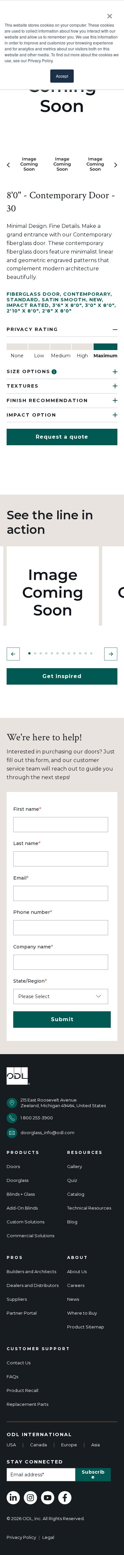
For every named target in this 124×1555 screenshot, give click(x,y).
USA (11, 1444)
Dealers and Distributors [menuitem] (33, 1285)
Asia (95, 1444)
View (53, 592)
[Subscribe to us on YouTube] (47, 1497)
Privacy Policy (21, 1537)
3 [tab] (41, 653)
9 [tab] (74, 653)
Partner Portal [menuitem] (22, 1313)
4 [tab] (46, 653)
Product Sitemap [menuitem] (85, 1327)
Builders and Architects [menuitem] (31, 1271)
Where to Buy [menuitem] (82, 1313)
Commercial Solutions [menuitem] (30, 1236)
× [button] (109, 14)
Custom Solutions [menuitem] (25, 1222)
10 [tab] (80, 653)
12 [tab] (91, 653)
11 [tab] (86, 653)
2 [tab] (35, 653)
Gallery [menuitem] (74, 1166)
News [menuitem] (73, 1299)
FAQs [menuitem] (12, 1377)
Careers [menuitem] (75, 1285)
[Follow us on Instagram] (30, 1497)
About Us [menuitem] (77, 1271)
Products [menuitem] (23, 1152)
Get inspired (62, 676)
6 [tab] (58, 653)
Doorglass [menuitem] (17, 1180)
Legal (48, 1537)
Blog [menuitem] (72, 1222)
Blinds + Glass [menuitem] (21, 1194)
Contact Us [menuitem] (18, 1363)
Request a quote (62, 437)
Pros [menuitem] (15, 1257)
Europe (69, 1444)
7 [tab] (63, 653)
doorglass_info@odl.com (47, 1132)
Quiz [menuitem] (72, 1180)
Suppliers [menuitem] (17, 1299)
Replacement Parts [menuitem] (27, 1404)
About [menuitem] (77, 1257)
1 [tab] (29, 653)
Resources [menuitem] (85, 1152)
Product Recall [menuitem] (22, 1390)
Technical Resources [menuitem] (89, 1208)
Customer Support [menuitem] (38, 1349)
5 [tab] (52, 653)
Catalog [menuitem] (75, 1194)
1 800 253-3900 (37, 1117)
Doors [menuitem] (13, 1166)
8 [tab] (69, 653)
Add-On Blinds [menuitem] (22, 1208)
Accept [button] (62, 76)
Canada (38, 1444)
